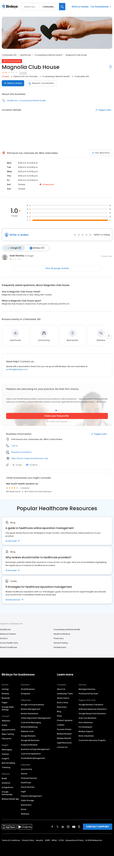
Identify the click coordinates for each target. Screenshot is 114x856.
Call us (14, 445)
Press (59, 716)
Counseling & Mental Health (48, 55)
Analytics (6, 783)
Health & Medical (62, 634)
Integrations (7, 787)
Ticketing (6, 767)
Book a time (62, 702)
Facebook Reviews (29, 745)
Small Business (28, 689)
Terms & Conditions (11, 840)
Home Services (27, 787)
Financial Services (29, 778)
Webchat (6, 720)
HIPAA (54, 840)
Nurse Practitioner (8, 647)
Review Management (30, 709)
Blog (59, 711)
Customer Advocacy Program (92, 740)
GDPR (47, 840)
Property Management (31, 796)
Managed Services (87, 689)
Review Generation (29, 713)
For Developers (85, 727)
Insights (5, 758)
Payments (6, 738)
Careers (60, 725)
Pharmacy (59, 638)
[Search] (62, 6)
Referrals (6, 698)
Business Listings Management (35, 749)
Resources (61, 707)
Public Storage (27, 800)
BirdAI (4, 778)
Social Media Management (33, 758)
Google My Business (30, 740)
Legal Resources (64, 742)
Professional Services (88, 693)
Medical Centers (8, 634)
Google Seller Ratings (8, 708)
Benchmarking (8, 763)
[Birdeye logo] (10, 7)
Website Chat (27, 731)
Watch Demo (63, 698)
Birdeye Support (86, 731)
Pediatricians (60, 647)
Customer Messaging (31, 722)
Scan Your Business (87, 718)
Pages (4, 702)
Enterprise (25, 693)
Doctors (4, 638)
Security (39, 840)
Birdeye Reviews (64, 734)
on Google (29, 256)
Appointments (8, 729)
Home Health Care (9, 642)
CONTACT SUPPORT (97, 826)
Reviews (5, 693)
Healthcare (25, 55)
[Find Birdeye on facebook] (52, 827)
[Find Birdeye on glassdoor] (79, 827)
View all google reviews (57, 268)
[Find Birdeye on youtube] (73, 827)
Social (4, 725)
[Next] (108, 336)
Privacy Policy (28, 840)
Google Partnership (7, 793)
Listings (5, 689)
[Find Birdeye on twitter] (57, 827)
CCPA (61, 840)
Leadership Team (65, 693)
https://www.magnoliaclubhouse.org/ (29, 458)
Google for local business (32, 704)
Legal (23, 791)
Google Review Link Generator (92, 713)
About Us (61, 689)
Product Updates (64, 720)
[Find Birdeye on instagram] (68, 827)
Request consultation (43, 83)
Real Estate (26, 805)
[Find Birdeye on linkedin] (63, 827)
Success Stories (64, 729)
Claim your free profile (56, 415)
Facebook (33, 465)
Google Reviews (28, 736)
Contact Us (62, 747)
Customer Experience (31, 753)
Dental (24, 773)
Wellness (25, 814)
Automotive (26, 769)
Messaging (7, 749)
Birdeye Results (64, 738)
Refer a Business (86, 736)
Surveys (5, 754)
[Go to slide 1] (56, 410)
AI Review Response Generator (93, 709)
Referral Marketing (29, 727)
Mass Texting (8, 734)
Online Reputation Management (36, 718)
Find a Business (86, 722)
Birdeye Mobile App (10, 799)
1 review (23, 72)
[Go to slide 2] (57, 410)
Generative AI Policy (74, 840)
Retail (23, 809)
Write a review (80, 6)
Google (19, 465)
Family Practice (61, 642)
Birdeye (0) (38, 248)
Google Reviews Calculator (91, 704)
